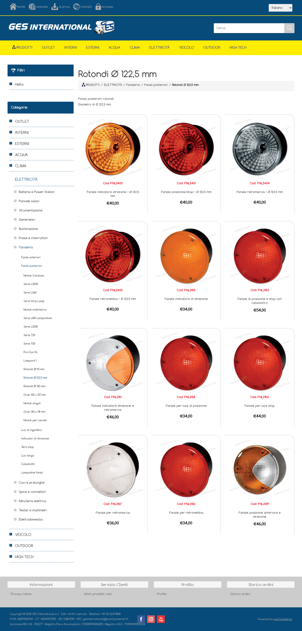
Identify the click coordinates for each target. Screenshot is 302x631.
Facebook (141, 619)
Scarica (64, 7)
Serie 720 (29, 335)
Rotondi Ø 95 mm (34, 369)
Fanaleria (26, 247)
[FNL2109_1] (259, 469)
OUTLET (48, 47)
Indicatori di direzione (35, 438)
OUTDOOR (211, 47)
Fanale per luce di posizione (186, 406)
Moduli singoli (32, 403)
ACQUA (114, 47)
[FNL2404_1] (259, 148)
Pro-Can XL (31, 352)
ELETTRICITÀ (159, 47)
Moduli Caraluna (34, 275)
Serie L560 (30, 292)
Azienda (42, 7)
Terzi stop (27, 447)
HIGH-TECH (238, 47)
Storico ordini (240, 594)
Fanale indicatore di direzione (186, 299)
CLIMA (135, 47)
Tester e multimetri (33, 510)
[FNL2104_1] (259, 362)
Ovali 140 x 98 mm (34, 411)
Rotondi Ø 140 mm (34, 386)
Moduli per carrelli (35, 420)
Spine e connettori (32, 492)
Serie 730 (29, 343)
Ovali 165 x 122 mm (35, 394)
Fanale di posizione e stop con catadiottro (260, 301)
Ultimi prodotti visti (98, 594)
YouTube (161, 619)
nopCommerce (283, 619)
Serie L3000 (31, 284)
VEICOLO (186, 47)
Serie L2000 (31, 326)
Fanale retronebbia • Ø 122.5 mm (113, 299)
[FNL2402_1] (113, 255)
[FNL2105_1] (186, 255)
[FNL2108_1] (186, 362)
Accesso (107, 7)
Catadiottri (28, 464)
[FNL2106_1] (186, 469)
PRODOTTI (93, 85)
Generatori (27, 219)
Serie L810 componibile (38, 318)
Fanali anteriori (31, 257)
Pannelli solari (29, 201)
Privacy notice (21, 594)
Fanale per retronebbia (186, 512)
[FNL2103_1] (259, 255)
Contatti (86, 7)
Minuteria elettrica (32, 501)
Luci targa (27, 455)
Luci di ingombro (31, 430)
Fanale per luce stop (260, 406)
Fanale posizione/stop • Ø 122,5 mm (186, 192)
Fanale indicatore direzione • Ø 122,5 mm (113, 194)
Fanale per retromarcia (113, 512)
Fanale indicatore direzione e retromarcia (113, 408)
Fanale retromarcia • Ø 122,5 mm (260, 192)
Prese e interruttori (33, 238)
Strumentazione (30, 210)
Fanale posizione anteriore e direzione (260, 514)
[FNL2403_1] (113, 148)
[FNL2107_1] (113, 469)
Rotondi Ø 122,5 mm (35, 377)
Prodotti (24, 47)
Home (21, 7)
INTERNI (70, 47)
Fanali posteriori (31, 265)
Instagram (151, 619)
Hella (19, 84)
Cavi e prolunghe (32, 482)
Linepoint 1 (30, 360)
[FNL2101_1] (113, 362)
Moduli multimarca (35, 309)
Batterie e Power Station (37, 192)
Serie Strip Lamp (34, 301)
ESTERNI (92, 47)
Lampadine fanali (32, 472)
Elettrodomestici (31, 519)
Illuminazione (28, 229)
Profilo (162, 594)
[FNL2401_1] (186, 148)
